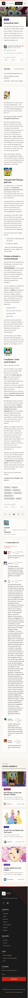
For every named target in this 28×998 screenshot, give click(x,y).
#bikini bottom (9, 495)
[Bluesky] (7, 903)
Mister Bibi (9, 552)
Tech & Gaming (7, 924)
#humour (14, 487)
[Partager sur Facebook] (9, 514)
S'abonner (14, 979)
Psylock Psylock (10, 741)
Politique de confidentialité (10, 958)
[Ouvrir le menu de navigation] (6, 3)
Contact (5, 943)
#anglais (18, 498)
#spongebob (8, 493)
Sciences (5, 927)
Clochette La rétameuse (7, 530)
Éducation (5, 919)
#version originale (9, 498)
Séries (6, 19)
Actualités (5, 913)
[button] (7, 95)
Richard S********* (10, 720)
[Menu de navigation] (24, 3)
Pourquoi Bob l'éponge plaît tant (13, 73)
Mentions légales (7, 955)
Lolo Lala (9, 581)
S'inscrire (18, 3)
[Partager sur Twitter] (5, 514)
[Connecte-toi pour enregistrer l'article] (22, 59)
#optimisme (16, 490)
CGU (4, 961)
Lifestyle (5, 922)
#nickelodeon (17, 493)
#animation (8, 490)
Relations (5, 930)
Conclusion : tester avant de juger (13, 81)
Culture (5, 916)
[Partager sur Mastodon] (18, 514)
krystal (10, 563)
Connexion (11, 3)
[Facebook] (3, 903)
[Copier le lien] (22, 514)
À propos (5, 940)
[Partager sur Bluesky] (14, 514)
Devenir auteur (6, 945)
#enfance (7, 487)
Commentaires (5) (19, 69)
